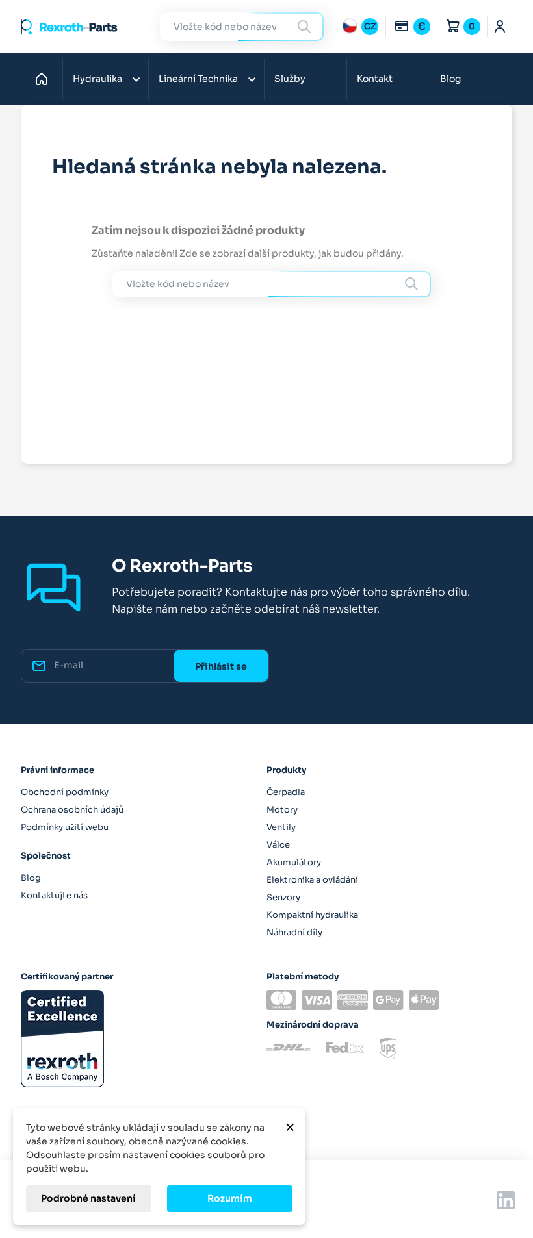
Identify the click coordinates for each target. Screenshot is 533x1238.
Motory (282, 809)
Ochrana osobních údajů (72, 809)
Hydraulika (97, 78)
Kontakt (375, 78)
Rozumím (229, 1198)
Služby (290, 78)
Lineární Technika (198, 78)
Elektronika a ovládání (312, 879)
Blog (450, 78)
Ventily (281, 827)
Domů (45, 78)
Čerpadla (285, 792)
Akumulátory (293, 862)
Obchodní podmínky (65, 792)
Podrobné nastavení (88, 1198)
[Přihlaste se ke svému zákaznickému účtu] (500, 26)
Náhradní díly (294, 932)
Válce (278, 844)
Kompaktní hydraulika (312, 914)
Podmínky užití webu (65, 827)
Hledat (306, 26)
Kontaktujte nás (54, 895)
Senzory (283, 897)
